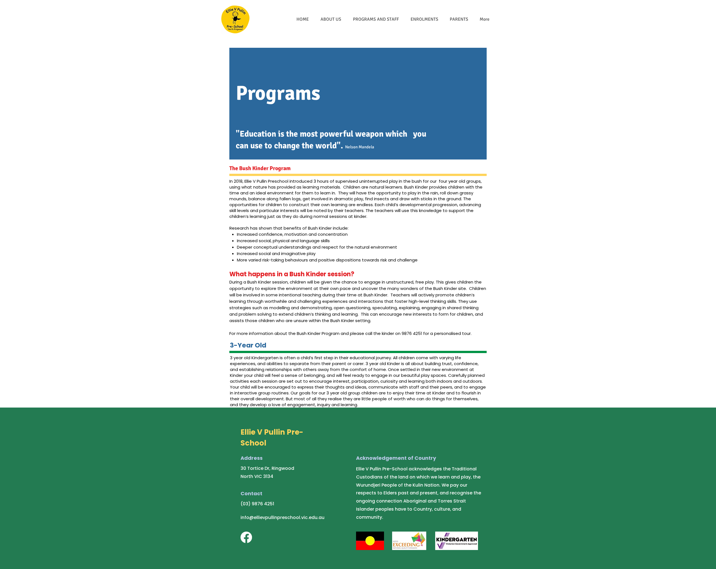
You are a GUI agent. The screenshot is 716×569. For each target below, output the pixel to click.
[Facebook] (246, 537)
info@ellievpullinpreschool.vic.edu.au (282, 517)
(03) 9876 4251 (257, 504)
